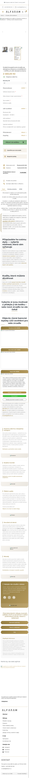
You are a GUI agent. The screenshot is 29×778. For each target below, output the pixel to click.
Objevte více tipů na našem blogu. (11, 508)
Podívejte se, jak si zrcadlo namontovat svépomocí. (12, 477)
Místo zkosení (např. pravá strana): (12, 96)
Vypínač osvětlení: (8, 124)
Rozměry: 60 (6, 80)
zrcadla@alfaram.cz (7, 415)
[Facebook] (4, 597)
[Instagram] (9, 597)
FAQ (14, 632)
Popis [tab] (3, 189)
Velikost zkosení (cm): (9, 91)
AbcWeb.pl (24, 773)
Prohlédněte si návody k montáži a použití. (13, 570)
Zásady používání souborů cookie (14, 399)
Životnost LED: (7, 112)
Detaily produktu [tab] (12, 189)
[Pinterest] (14, 597)
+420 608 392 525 (9, 766)
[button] (23, 11)
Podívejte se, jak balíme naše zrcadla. (11, 449)
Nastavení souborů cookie (14, 392)
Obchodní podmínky (14, 622)
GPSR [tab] (20, 189)
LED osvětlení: (7, 118)
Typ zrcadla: (6, 100)
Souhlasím (14, 396)
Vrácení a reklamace (14, 627)
